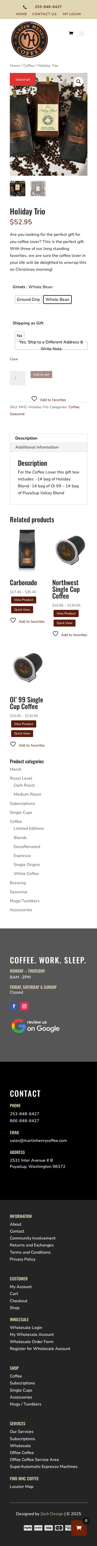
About (15, 1224)
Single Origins (27, 865)
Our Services (22, 1432)
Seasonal (17, 414)
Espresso (22, 856)
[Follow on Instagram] (24, 1006)
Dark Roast (24, 785)
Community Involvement (33, 1238)
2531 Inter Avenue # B (31, 1160)
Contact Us (44, 14)
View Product (23, 600)
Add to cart (41, 374)
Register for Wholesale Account (40, 1349)
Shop (14, 1308)
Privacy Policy (22, 1259)
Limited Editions (29, 828)
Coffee (28, 65)
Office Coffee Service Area (34, 1460)
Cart (14, 1294)
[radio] (28, 299)
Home (21, 14)
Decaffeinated (27, 847)
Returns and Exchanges (32, 1245)
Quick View (22, 610)
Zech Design (51, 1514)
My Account (21, 1287)
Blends (20, 838)
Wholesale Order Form (32, 1342)
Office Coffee (22, 1453)
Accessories (21, 910)
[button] (78, 81)
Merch (15, 769)
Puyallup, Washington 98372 (37, 1166)
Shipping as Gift (28, 323)
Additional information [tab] (36, 447)
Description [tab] (26, 438)
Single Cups (21, 812)
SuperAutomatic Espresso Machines (44, 1466)
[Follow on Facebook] (14, 1006)
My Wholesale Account (32, 1334)
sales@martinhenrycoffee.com (38, 1140)
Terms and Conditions (30, 1252)
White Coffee (26, 874)
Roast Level (21, 778)
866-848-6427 (24, 1121)
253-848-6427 (48, 6)
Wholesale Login (26, 1327)
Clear (14, 359)
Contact (17, 1231)
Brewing (18, 883)
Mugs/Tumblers (25, 901)
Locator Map (21, 1486)
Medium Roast (27, 794)
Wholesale (20, 1446)
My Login (72, 14)
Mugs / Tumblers (25, 1404)
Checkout (18, 1301)
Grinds (19, 287)
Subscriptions (22, 803)
